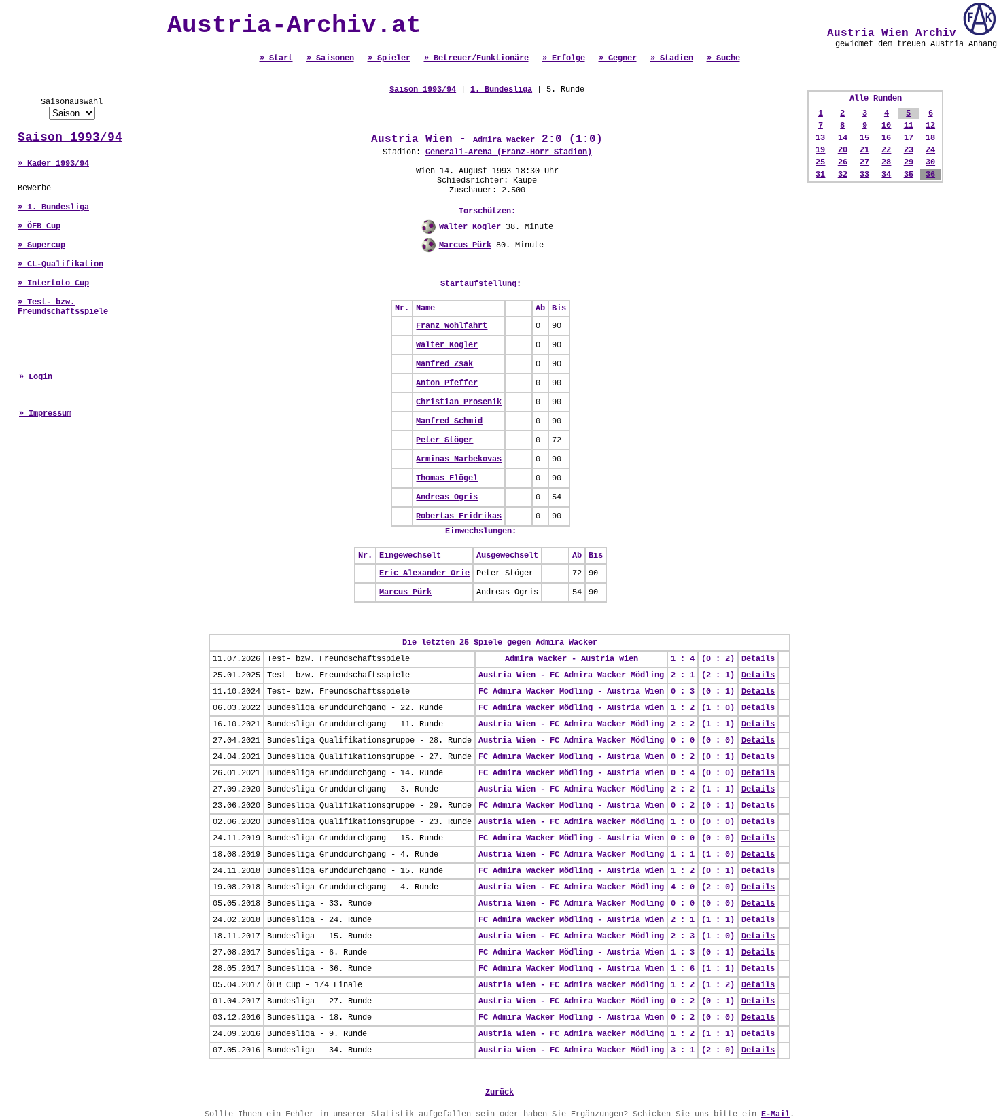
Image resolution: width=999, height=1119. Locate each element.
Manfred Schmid (449, 421)
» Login (35, 377)
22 (886, 150)
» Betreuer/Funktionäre (476, 58)
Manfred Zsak (444, 364)
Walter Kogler (470, 227)
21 (864, 150)
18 (930, 138)
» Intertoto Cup (53, 283)
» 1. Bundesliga (53, 207)
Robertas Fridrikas (459, 516)
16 (886, 138)
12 (930, 125)
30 (930, 162)
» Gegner (618, 58)
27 (864, 162)
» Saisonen (330, 58)
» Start (276, 58)
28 (886, 162)
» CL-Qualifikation (60, 264)
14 (842, 138)
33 (864, 174)
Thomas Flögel (447, 478)
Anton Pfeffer (447, 383)
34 (886, 174)
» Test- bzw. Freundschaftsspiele (63, 307)
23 (908, 150)
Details (758, 659)
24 (930, 150)
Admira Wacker (504, 140)
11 (908, 125)
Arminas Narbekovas (459, 459)
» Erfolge (563, 58)
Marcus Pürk (465, 245)
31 (820, 174)
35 (908, 174)
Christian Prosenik (459, 402)
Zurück (499, 1092)
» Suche (723, 58)
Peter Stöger (444, 440)
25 (820, 162)
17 (908, 138)
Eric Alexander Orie (424, 573)
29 (908, 162)
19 (820, 150)
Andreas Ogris (447, 497)
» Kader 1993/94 (53, 163)
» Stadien (671, 58)
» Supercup (41, 245)
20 (842, 150)
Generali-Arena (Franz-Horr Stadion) (508, 152)
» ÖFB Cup (39, 226)
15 (864, 138)
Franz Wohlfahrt (451, 326)
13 (820, 138)
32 (842, 174)
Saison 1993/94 (70, 137)
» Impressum (45, 414)
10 (886, 125)
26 (842, 162)
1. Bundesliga (501, 89)
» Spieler (389, 58)
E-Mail (775, 1114)
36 (930, 174)
